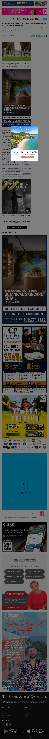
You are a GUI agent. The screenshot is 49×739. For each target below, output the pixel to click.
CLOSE (36, 125)
